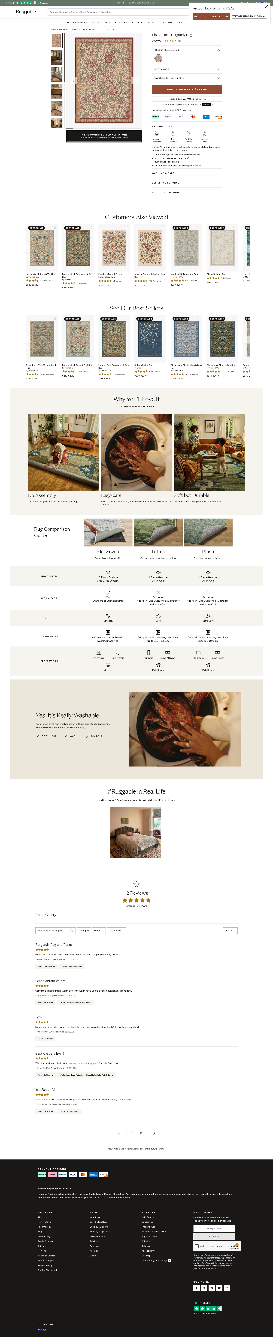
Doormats (95, 1246)
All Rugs (94, 1250)
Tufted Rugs (80, 29)
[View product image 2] (58, 57)
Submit (214, 1236)
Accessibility (148, 1250)
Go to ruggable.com (211, 16)
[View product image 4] (58, 91)
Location (45, 1324)
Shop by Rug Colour (100, 1231)
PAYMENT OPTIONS (52, 1169)
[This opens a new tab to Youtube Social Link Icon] (219, 1288)
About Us (42, 1217)
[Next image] (135, 80)
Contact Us (148, 1221)
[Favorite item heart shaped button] (218, 35)
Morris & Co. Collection (101, 29)
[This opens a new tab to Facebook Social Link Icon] (196, 1288)
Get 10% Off (202, 1212)
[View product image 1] (58, 40)
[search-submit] (73, 931)
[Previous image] (73, 80)
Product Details (164, 126)
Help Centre (148, 1217)
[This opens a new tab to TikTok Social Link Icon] (227, 1288)
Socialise (201, 1282)
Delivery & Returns (166, 182)
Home (53, 29)
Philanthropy (44, 1226)
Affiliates (42, 1246)
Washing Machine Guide (154, 1231)
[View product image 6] (58, 125)
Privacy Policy (45, 1265)
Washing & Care (163, 173)
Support (149, 1212)
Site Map (146, 1255)
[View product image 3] (58, 74)
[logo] (25, 12)
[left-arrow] (114, 3)
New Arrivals (96, 1217)
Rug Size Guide (149, 1236)
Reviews (42, 1250)
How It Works (44, 1221)
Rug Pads (94, 1241)
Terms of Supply (46, 1260)
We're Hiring (44, 1236)
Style (151, 22)
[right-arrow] (158, 3)
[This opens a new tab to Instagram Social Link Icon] (204, 1288)
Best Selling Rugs (99, 1221)
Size (107, 22)
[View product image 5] (58, 108)
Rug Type (121, 22)
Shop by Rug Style (99, 1226)
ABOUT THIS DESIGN (165, 192)
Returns (146, 1246)
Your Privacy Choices (152, 1260)
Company (45, 1212)
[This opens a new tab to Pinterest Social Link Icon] (212, 1288)
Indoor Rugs (65, 29)
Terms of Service (46, 1255)
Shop (94, 1212)
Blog (40, 1231)
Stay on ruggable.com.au (249, 16)
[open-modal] (266, 6)
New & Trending (77, 22)
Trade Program (45, 1241)
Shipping (146, 1241)
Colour (137, 22)
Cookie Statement (47, 1270)
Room (96, 22)
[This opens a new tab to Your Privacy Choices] (167, 1260)
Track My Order (149, 1226)
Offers (93, 1255)
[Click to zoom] (104, 80)
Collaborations (171, 22)
